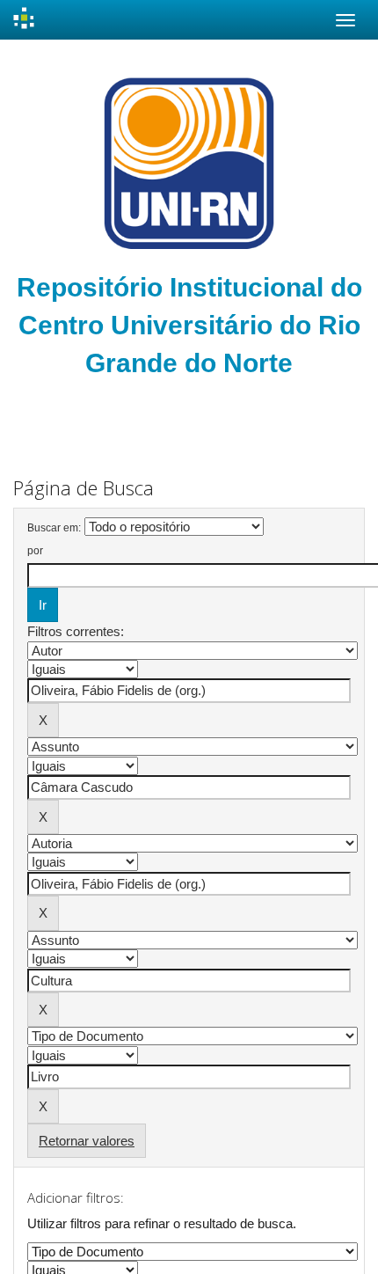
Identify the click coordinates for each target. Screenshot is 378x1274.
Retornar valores (86, 1140)
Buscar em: (54, 528)
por (35, 551)
